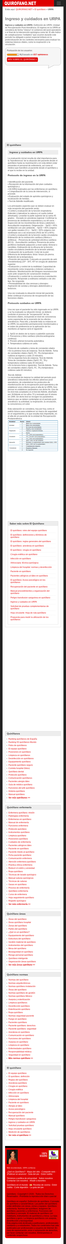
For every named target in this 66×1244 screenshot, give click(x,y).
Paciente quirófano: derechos (22, 1025)
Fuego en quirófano (17, 1019)
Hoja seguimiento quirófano (21, 897)
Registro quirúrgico (17, 901)
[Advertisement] (33, 104)
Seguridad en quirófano (19, 1055)
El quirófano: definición (19, 1076)
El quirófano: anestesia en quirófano (27, 546)
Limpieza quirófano (17, 835)
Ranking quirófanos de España (22, 739)
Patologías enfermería (18, 816)
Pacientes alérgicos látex (19, 845)
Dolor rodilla (46, 1174)
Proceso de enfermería (18, 888)
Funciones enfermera (18, 826)
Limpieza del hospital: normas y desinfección (31, 567)
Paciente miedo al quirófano (21, 852)
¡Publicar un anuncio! (16, 1174)
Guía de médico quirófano (20, 784)
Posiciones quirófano (18, 839)
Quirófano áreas (16, 913)
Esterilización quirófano (19, 1009)
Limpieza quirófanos (17, 1002)
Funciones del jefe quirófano (21, 788)
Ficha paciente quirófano (19, 855)
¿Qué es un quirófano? (19, 932)
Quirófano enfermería (19, 807)
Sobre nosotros (46, 1178)
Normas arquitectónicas (19, 983)
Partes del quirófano (17, 929)
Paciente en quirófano (18, 848)
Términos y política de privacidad (22, 1178)
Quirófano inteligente (18, 958)
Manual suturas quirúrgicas (21, 878)
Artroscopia (13, 1096)
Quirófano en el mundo (17, 1185)
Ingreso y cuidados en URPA (21, 1122)
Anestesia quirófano (17, 1083)
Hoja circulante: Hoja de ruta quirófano (28, 613)
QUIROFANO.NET (24, 9)
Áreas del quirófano (17, 919)
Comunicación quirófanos (20, 778)
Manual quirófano (16, 794)
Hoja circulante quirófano (20, 1129)
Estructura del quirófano (19, 939)
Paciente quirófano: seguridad (22, 1029)
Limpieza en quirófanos (19, 755)
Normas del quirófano (18, 980)
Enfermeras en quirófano (19, 819)
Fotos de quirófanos (17, 745)
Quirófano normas (17, 974)
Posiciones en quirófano (19, 752)
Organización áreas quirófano (22, 961)
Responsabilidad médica (19, 1052)
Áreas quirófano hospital (19, 922)
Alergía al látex (15, 1106)
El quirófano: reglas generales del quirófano (30, 541)
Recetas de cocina (41, 1185)
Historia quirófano (16, 791)
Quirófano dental (16, 771)
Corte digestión (21, 1187)
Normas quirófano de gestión (21, 993)
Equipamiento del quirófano (21, 935)
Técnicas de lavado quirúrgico (22, 875)
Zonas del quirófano (17, 926)
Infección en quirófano (18, 1093)
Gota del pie (33, 1174)
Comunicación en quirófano (21, 1035)
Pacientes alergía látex (18, 781)
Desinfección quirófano (19, 1006)
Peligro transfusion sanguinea (22, 1119)
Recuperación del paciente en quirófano (29, 587)
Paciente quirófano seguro (20, 765)
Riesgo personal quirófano (20, 955)
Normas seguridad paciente (21, 1016)
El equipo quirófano (17, 749)
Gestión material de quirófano (22, 942)
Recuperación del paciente (20, 1112)
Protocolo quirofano (17, 829)
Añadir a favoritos (38, 1181)
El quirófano (40, 9)
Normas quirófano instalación (22, 986)
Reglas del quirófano (18, 1080)
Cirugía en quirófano (17, 1086)
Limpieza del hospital (18, 1099)
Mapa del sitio (33, 1172)
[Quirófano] (20, 3)
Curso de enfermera (17, 894)
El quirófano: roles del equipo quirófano (28, 530)
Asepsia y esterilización (19, 999)
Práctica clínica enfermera (20, 865)
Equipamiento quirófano (19, 762)
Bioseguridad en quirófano (20, 952)
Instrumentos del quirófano (20, 945)
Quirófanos (13, 733)
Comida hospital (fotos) (19, 768)
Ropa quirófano (15, 871)
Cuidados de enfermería (19, 842)
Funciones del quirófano (19, 1038)
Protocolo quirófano (17, 775)
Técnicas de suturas (17, 881)
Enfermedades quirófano (19, 1048)
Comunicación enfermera (20, 858)
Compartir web (48, 1172)
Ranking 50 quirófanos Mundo (22, 742)
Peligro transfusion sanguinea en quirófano (30, 597)
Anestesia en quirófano (19, 1032)
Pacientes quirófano (17, 1022)
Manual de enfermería (18, 822)
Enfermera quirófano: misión (21, 813)
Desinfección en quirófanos (21, 758)
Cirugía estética (15, 1089)
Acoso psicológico (16, 1109)
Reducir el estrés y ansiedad (21, 868)
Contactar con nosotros (17, 1181)
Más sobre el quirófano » (22, 59)
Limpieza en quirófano (18, 1045)
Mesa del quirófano (17, 948)
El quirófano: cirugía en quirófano (25, 550)
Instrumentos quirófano (19, 832)
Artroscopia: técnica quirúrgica (24, 563)
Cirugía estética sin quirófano (23, 554)
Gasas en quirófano (17, 884)
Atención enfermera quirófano (22, 862)
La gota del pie (37, 1187)
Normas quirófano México (20, 996)
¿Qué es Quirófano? (16, 1172)
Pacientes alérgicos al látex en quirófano (29, 576)
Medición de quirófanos (19, 1132)
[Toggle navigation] (58, 3)
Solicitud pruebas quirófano (21, 1125)
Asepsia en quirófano (18, 1042)
